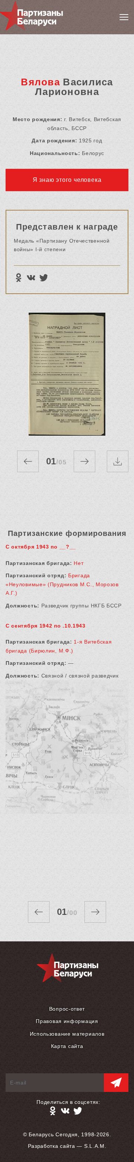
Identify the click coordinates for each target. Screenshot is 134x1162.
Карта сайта (67, 1046)
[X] (43, 277)
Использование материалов (67, 1034)
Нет (78, 563)
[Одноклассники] (18, 277)
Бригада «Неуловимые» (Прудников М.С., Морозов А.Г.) (62, 584)
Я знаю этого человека (67, 180)
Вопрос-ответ (67, 1009)
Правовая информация (67, 1021)
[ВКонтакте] (30, 277)
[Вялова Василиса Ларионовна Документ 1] (67, 374)
